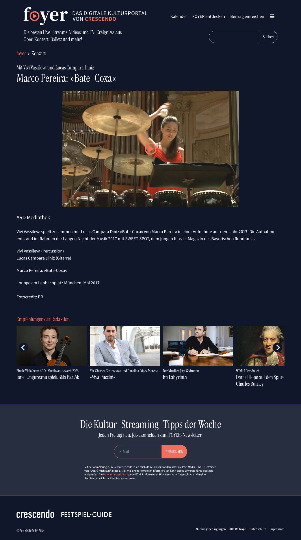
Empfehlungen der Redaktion (43, 319)
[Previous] (23, 347)
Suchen (268, 37)
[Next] (277, 347)
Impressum (276, 529)
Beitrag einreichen (247, 16)
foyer (21, 53)
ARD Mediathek (33, 217)
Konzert (39, 53)
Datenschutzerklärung (116, 474)
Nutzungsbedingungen (211, 529)
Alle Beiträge (237, 529)
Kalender (178, 16)
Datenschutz (257, 529)
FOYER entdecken (208, 16)
